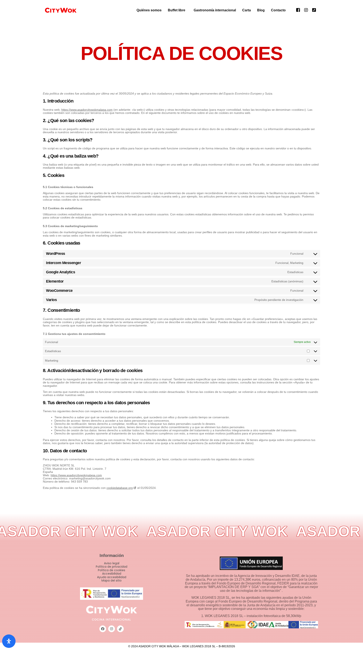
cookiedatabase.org (120, 487)
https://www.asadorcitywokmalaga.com (87, 109)
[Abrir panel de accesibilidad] (9, 641)
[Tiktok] (314, 10)
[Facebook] (298, 10)
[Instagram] (306, 10)
